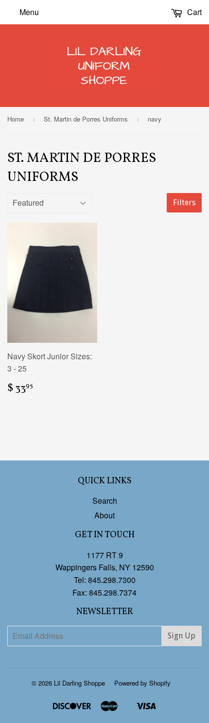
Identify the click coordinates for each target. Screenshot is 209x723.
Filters (184, 202)
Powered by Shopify (142, 683)
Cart (193, 12)
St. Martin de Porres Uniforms (86, 118)
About (104, 515)
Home (15, 118)
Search (104, 500)
